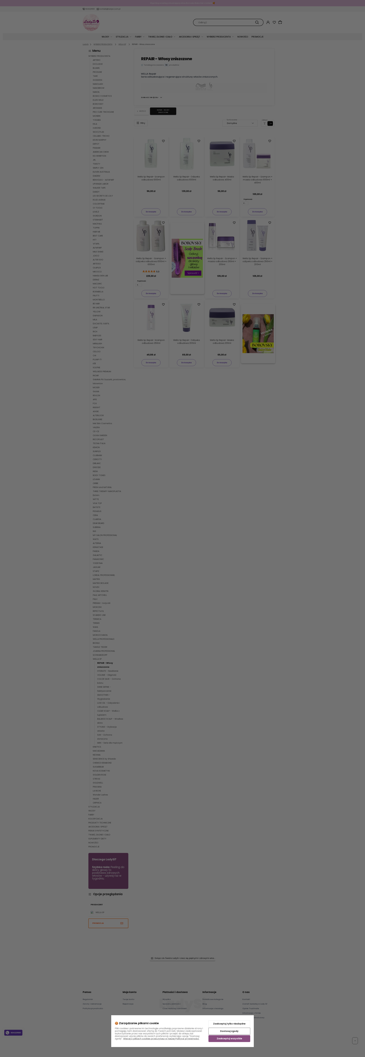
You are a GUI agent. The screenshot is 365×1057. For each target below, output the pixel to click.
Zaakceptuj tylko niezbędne (229, 1023)
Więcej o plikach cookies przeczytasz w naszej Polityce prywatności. (161, 1038)
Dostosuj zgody (229, 1031)
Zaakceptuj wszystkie (229, 1038)
